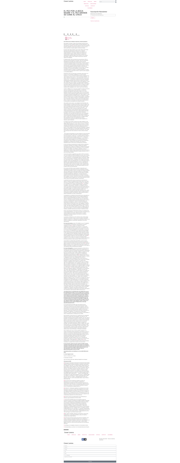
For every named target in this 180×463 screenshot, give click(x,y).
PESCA (68, 39)
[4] (88, 235)
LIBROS (95, 1)
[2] (82, 183)
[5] (64, 399)
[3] (71, 225)
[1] (73, 45)
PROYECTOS (86, 3)
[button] (65, 35)
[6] (78, 254)
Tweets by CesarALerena (94, 20)
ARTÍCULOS (90, 1)
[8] (76, 339)
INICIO (85, 1)
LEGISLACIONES (93, 3)
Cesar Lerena (68, 1)
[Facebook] (83, 439)
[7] (70, 267)
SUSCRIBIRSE (110, 434)
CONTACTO (93, 5)
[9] (83, 339)
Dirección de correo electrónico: (96, 13)
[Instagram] (85, 439)
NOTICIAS (87, 5)
